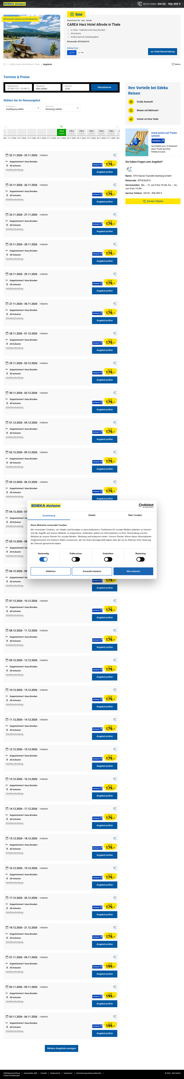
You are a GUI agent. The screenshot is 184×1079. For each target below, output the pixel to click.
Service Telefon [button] (155, 201)
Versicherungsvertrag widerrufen (88, 1073)
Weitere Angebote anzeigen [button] (61, 1048)
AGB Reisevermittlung (11, 1073)
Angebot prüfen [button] (105, 172)
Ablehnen (51, 571)
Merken (178, 64)
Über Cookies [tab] (135, 515)
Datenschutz (55, 1073)
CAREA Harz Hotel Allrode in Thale (24, 64)
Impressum (68, 1073)
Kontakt (44, 1073)
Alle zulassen (133, 571)
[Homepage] (5, 64)
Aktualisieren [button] (104, 87)
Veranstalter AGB (30, 1073)
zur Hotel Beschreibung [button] (163, 51)
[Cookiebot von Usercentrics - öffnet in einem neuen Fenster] (141, 506)
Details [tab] (92, 515)
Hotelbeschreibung (14, 170)
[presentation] (18, 87)
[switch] (76, 559)
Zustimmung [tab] (49, 515)
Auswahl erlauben (92, 571)
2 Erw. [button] (67, 89)
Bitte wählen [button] (41, 89)
